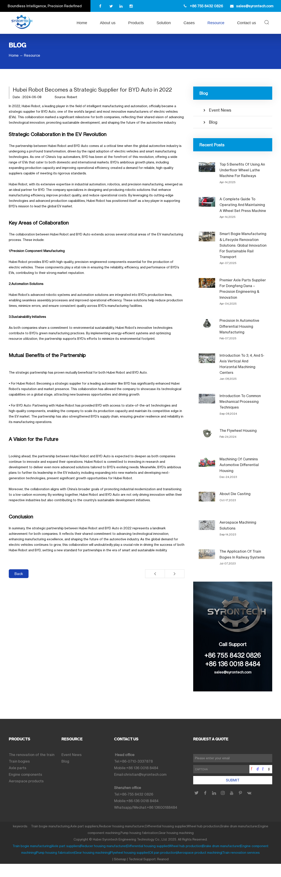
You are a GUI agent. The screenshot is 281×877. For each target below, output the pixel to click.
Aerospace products (26, 781)
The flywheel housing (238, 430)
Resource (215, 23)
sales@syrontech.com (232, 672)
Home (82, 23)
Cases (189, 23)
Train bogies (19, 761)
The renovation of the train (31, 754)
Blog (213, 122)
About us (107, 23)
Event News (220, 110)
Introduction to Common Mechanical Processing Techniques (240, 401)
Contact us (246, 23)
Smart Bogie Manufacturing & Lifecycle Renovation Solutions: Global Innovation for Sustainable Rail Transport (243, 245)
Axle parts (17, 768)
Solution (164, 23)
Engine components (25, 774)
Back (18, 573)
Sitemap (120, 859)
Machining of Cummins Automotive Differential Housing (239, 465)
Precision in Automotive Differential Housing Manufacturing (239, 326)
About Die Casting (235, 494)
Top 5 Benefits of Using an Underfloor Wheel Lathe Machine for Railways (242, 170)
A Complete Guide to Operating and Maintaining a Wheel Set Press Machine (243, 205)
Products (136, 23)
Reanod (163, 859)
